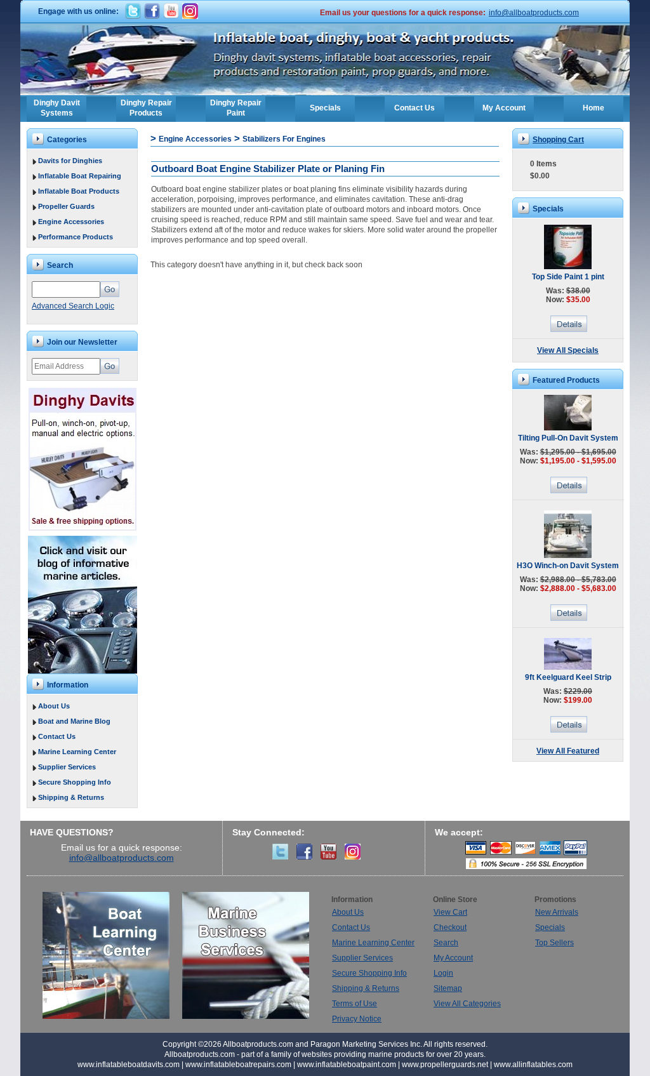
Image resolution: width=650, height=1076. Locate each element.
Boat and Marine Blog (74, 721)
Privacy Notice (356, 1018)
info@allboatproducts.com (534, 12)
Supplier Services (67, 767)
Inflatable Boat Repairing (79, 176)
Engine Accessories (71, 221)
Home (593, 107)
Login (443, 973)
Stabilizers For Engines (284, 139)
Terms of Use (354, 1003)
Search (446, 942)
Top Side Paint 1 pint (568, 276)
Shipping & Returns (71, 797)
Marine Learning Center (77, 751)
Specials (325, 107)
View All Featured (567, 751)
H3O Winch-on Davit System (568, 565)
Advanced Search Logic (73, 306)
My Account (504, 107)
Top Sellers (554, 942)
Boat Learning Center (112, 955)
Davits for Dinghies (70, 160)
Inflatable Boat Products (78, 191)
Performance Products (75, 237)
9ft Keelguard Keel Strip (568, 677)
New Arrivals (556, 912)
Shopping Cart (558, 139)
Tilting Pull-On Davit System (568, 438)
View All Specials (568, 350)
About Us (54, 706)
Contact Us (414, 107)
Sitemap (448, 988)
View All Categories (467, 1003)
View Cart (450, 912)
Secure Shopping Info (74, 782)
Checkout (450, 927)
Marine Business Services (245, 955)
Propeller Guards (66, 206)
